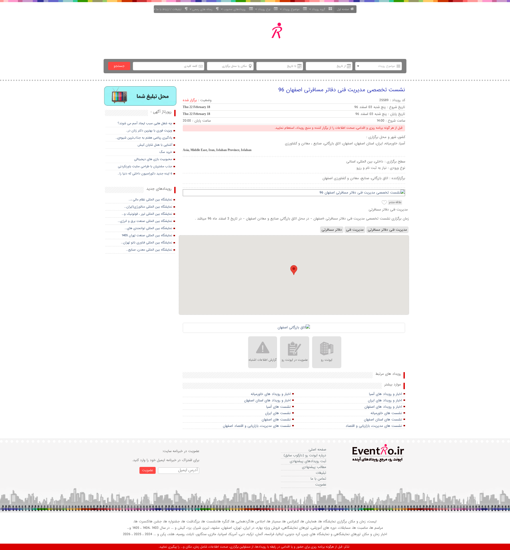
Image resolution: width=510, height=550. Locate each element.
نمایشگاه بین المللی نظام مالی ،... (150, 199)
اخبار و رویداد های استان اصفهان (267, 400)
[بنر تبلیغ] (140, 96)
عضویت (320, 484)
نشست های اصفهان (276, 419)
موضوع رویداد (292, 9)
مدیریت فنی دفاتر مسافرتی (387, 229)
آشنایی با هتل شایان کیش (155, 145)
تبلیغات (321, 472)
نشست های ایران (278, 413)
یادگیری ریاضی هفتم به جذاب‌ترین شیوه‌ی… (144, 137)
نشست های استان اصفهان (383, 419)
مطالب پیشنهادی (314, 467)
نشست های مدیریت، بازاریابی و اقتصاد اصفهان (257, 425)
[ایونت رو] (267, 36)
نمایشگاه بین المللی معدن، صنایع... (149, 249)
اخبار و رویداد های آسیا (385, 394)
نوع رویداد (265, 9)
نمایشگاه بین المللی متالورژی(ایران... (148, 206)
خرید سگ (165, 152)
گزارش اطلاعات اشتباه (263, 360)
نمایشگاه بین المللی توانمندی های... (148, 228)
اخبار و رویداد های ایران (385, 400)
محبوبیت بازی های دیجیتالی (153, 159)
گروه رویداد (319, 9)
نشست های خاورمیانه (386, 413)
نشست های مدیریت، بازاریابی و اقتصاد (374, 425)
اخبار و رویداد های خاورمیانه (271, 394)
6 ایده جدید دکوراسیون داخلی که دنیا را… (145, 173)
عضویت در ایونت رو (295, 360)
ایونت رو (326, 360)
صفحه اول (343, 9)
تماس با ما (318, 478)
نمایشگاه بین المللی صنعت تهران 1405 (147, 235)
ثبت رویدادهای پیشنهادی (308, 461)
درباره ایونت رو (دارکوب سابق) (305, 455)
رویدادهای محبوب (236, 9)
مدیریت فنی (355, 229)
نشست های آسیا (278, 406)
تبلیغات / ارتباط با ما (170, 9)
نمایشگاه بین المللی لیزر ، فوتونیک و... (147, 214)
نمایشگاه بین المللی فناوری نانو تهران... (146, 242)
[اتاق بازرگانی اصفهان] (294, 327)
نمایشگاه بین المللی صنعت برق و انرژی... (145, 221)
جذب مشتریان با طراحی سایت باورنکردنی (145, 166)
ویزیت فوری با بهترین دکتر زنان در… (149, 130)
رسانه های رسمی (203, 9)
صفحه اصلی (317, 449)
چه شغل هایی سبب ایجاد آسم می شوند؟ (145, 123)
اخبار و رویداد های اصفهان (383, 406)
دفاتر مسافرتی (332, 229)
